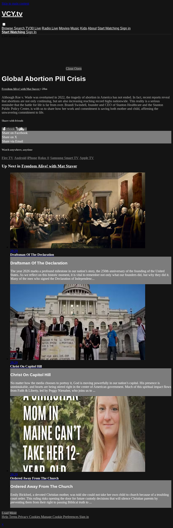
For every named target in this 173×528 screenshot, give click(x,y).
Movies (64, 28)
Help (5, 517)
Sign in (125, 28)
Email (23, 129)
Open (78, 68)
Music (74, 28)
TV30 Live (33, 28)
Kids (83, 28)
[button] (4, 24)
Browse (8, 28)
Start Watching (108, 28)
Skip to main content (15, 3)
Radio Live (50, 28)
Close (70, 68)
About (92, 28)
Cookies (35, 517)
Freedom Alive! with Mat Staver (21, 88)
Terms (13, 517)
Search (20, 28)
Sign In (31, 32)
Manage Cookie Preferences (60, 517)
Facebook (9, 129)
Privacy (23, 517)
